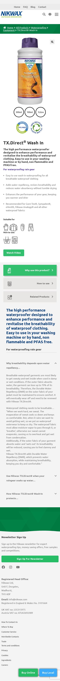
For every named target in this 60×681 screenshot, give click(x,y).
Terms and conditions (10, 646)
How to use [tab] (43, 283)
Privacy (4, 650)
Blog (33, 7)
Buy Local (48, 672)
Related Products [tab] (39, 296)
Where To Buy (7, 627)
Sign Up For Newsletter (30, 559)
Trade (3, 641)
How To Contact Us (9, 622)
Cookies (4, 655)
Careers (4, 665)
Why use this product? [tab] (37, 270)
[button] (52, 42)
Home (17, 7)
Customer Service (8, 632)
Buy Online (28, 672)
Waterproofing (38, 27)
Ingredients (6, 660)
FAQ (25, 7)
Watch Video (14, 252)
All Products (22, 27)
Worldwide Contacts (10, 637)
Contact (42, 7)
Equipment (9, 30)
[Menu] (56, 14)
